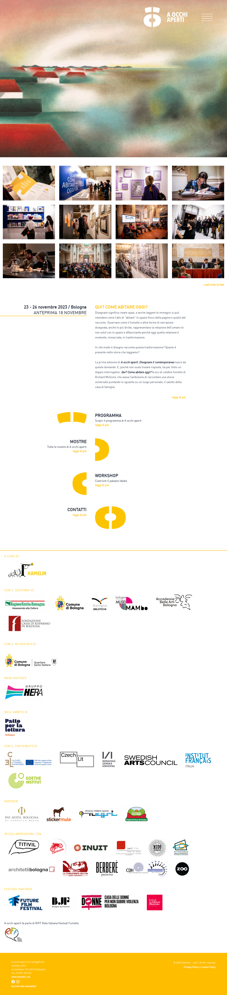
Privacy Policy (191, 966)
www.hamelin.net (20, 976)
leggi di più (179, 397)
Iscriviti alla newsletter (23, 986)
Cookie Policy (208, 966)
